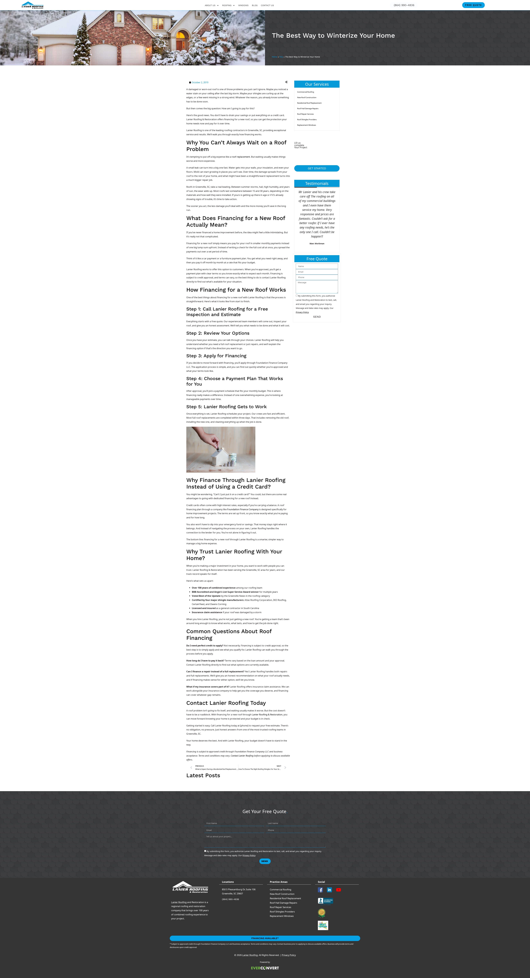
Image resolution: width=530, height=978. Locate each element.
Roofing (226, 5)
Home (274, 56)
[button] (264, 81)
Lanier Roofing (179, 902)
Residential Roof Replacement (309, 103)
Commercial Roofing (305, 92)
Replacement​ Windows (306, 125)
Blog (255, 5)
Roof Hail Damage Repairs (307, 108)
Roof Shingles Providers (307, 119)
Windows (243, 5)
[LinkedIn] (330, 889)
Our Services (317, 84)
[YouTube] (339, 889)
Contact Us (267, 5)
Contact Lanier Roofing (242, 755)
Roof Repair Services (305, 114)
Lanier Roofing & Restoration (267, 714)
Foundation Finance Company (243, 509)
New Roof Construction (306, 97)
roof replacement (241, 156)
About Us (210, 5)
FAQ (281, 56)
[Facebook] (321, 889)
